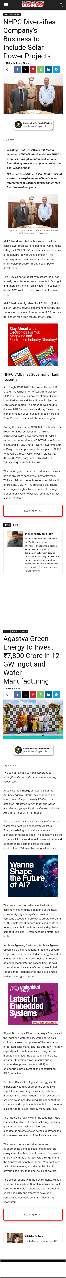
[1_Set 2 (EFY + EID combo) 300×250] (33, 365)
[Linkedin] (48, 69)
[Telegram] (56, 69)
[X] (25, 69)
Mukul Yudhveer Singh (17, 63)
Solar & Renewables (12, 14)
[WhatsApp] (40, 69)
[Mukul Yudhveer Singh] (15, 552)
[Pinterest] (33, 69)
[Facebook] (17, 69)
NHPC (15, 525)
